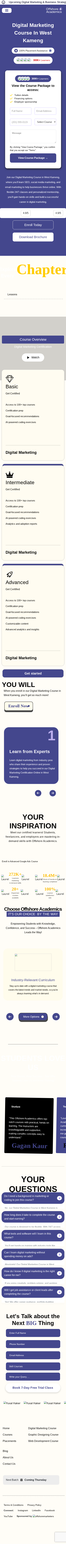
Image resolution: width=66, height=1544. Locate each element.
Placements (9, 1441)
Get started (33, 673)
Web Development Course (43, 1441)
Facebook (50, 1510)
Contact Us (9, 1463)
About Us (8, 1457)
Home (6, 1428)
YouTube (8, 1516)
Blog (5, 1451)
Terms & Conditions (13, 1505)
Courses (7, 1434)
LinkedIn (36, 1510)
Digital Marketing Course (42, 1428)
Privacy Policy (34, 1505)
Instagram (23, 1510)
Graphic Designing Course (43, 1434)
